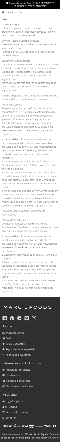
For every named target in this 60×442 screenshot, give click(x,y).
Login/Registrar (14, 401)
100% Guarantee (15, 343)
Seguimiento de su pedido (20, 349)
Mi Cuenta (11, 406)
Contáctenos (13, 375)
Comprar (11, 417)
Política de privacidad (18, 380)
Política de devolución (18, 354)
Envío (9, 338)
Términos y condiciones (19, 386)
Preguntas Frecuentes (18, 369)
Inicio (11, 12)
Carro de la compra (17, 412)
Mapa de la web (15, 332)
